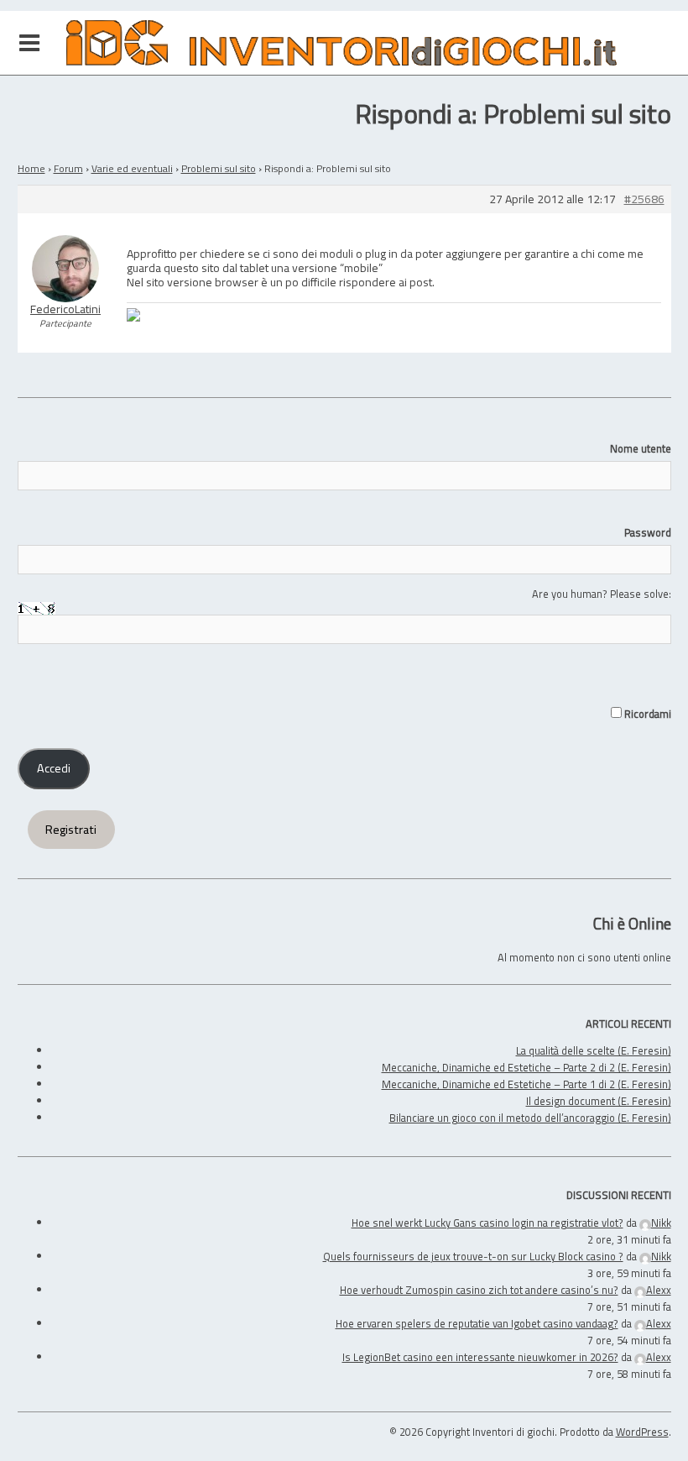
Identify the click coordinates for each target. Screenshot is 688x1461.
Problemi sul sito (218, 168)
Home (31, 168)
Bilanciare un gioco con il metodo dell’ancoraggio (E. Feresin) (530, 1117)
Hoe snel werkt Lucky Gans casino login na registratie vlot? (487, 1222)
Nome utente (640, 448)
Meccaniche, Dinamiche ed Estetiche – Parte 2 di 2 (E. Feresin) (526, 1067)
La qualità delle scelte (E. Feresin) (593, 1050)
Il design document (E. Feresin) (598, 1100)
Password (647, 532)
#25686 (644, 199)
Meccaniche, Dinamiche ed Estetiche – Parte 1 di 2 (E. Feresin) (526, 1084)
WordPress (642, 1431)
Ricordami (646, 713)
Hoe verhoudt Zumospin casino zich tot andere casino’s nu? (479, 1289)
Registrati (70, 829)
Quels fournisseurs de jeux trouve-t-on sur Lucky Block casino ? (473, 1256)
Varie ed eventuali (132, 168)
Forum (68, 168)
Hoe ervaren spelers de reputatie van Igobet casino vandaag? (477, 1323)
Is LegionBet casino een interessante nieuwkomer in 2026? (480, 1356)
